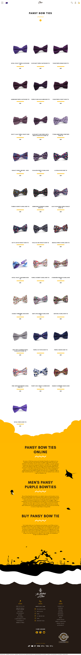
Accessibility (60, 625)
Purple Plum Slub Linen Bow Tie (40, 99)
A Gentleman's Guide (20, 618)
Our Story (20, 611)
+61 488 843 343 (40, 616)
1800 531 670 (40, 611)
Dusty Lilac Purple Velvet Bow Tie (20, 135)
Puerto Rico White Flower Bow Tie (40, 386)
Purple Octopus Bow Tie (40, 349)
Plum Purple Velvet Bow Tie (61, 99)
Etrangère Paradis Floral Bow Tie (61, 278)
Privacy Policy (60, 623)
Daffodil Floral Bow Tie (61, 313)
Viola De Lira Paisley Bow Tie (40, 242)
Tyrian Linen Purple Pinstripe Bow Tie (60, 135)
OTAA (38, 613)
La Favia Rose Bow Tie (60, 170)
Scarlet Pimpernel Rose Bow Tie (20, 314)
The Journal (20, 616)
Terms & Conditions (60, 621)
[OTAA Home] (40, 2)
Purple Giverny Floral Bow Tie (40, 277)
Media (60, 617)
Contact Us (61, 606)
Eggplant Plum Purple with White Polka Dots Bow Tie (40, 135)
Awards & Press (20, 622)
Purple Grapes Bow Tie (60, 349)
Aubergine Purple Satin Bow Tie (20, 99)
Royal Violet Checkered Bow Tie (20, 278)
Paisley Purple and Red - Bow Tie (20, 171)
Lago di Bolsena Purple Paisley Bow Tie (61, 207)
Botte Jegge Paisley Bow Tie (20, 242)
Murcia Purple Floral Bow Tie (60, 242)
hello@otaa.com (41, 609)
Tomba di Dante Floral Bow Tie (20, 206)
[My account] (76, 3)
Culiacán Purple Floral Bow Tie (40, 171)
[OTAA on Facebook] (37, 633)
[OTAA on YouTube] (44, 633)
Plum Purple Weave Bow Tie (61, 63)
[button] (72, 3)
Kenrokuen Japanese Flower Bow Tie (40, 207)
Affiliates (60, 615)
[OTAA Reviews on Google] (63, 638)
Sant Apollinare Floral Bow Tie (40, 314)
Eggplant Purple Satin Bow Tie (40, 63)
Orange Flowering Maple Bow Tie (60, 386)
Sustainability (20, 620)
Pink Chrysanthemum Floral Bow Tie (20, 386)
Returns (61, 610)
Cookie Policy (60, 619)
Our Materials (20, 613)
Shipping (60, 608)
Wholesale (60, 613)
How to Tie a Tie (20, 606)
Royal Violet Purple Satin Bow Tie (20, 64)
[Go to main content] (40, 20)
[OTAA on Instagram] (40, 633)
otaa (38, 618)
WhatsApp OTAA (40, 620)
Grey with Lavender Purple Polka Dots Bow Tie (20, 350)
